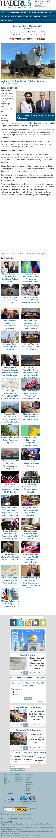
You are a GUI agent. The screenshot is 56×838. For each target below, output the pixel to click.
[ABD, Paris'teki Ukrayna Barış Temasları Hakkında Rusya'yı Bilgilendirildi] (11, 309)
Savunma (7, 781)
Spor (31, 17)
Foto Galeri (18, 777)
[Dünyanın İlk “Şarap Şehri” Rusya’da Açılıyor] (11, 426)
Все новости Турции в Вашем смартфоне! (16, 814)
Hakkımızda (29, 784)
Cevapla (28, 698)
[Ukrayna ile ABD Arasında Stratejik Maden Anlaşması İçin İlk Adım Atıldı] (11, 356)
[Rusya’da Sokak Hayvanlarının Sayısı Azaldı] (11, 286)
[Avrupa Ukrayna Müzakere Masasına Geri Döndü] (31, 332)
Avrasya (18, 17)
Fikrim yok (17, 689)
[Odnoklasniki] (8, 87)
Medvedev (23, 818)
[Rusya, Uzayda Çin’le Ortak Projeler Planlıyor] (31, 449)
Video (5, 787)
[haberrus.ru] (16, 4)
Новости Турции (7, 818)
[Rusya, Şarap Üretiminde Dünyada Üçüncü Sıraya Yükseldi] (31, 473)
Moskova (31, 818)
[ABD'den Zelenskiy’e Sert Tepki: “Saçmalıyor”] (11, 589)
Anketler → (41, 701)
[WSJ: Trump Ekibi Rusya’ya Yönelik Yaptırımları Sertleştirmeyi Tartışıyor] (31, 543)
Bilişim (6, 777)
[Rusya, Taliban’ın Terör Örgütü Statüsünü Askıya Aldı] (11, 262)
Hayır (15, 695)
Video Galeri (19, 779)
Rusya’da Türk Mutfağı (28, 730)
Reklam (28, 788)
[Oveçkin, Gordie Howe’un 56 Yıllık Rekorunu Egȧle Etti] (31, 286)
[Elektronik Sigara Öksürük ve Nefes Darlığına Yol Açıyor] (31, 402)
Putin (16, 818)
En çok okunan (28, 655)
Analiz (48, 13)
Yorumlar (28, 777)
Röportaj (45, 17)
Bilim (25, 17)
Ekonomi (32, 13)
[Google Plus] (16, 87)
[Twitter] (5, 87)
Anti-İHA (9, 254)
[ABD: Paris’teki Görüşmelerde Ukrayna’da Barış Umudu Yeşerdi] (31, 309)
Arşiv (27, 790)
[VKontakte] (2, 87)
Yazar (27, 779)
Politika (24, 13)
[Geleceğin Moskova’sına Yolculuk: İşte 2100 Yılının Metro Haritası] (11, 379)
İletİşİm (11, 21)
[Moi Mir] (10, 87)
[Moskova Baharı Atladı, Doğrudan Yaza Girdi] (11, 332)
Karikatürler (19, 781)
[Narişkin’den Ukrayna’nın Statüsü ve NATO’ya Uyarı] (11, 543)
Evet (15, 692)
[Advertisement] (28, 224)
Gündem (40, 13)
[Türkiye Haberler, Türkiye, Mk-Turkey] (27, 799)
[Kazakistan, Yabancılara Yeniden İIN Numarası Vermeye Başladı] (31, 262)
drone (14, 254)
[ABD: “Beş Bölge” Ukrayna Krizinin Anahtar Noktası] (11, 566)
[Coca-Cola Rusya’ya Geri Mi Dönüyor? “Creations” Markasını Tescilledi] (31, 379)
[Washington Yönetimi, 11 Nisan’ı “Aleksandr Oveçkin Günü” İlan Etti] (11, 473)
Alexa (27, 835)
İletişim (28, 786)
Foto (5, 785)
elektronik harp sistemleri (26, 254)
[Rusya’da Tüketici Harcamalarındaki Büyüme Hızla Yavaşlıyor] (31, 496)
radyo (38, 254)
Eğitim (6, 783)
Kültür (4, 17)
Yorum (4, 21)
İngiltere (43, 254)
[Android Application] (42, 623)
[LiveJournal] (13, 87)
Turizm (11, 17)
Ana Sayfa (5, 13)
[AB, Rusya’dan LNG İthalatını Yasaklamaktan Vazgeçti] (11, 449)
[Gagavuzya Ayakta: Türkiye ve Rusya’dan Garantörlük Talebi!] (31, 426)
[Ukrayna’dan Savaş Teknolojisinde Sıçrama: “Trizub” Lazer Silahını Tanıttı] (11, 496)
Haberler (15, 13)
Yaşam (37, 17)
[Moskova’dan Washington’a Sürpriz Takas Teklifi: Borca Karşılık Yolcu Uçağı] (11, 402)
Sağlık (6, 779)
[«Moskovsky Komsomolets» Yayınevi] (10, 798)
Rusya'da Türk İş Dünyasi (28, 707)
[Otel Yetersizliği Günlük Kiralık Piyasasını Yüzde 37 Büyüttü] (31, 519)
